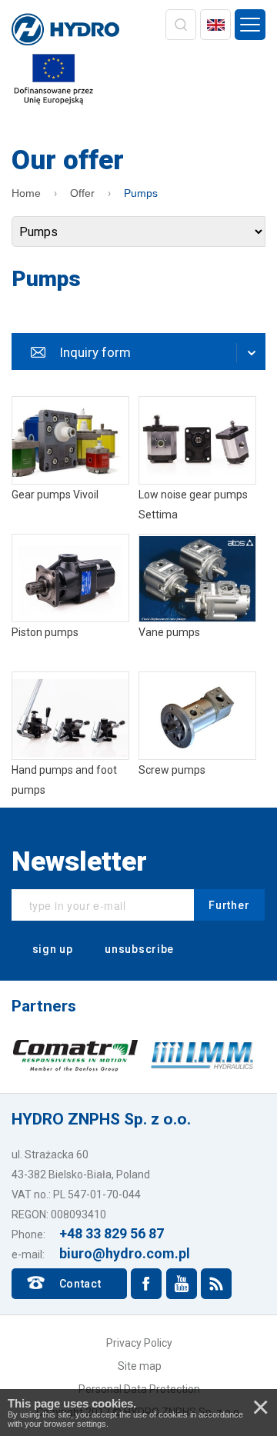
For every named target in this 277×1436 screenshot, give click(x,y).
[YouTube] (181, 1283)
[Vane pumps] (197, 598)
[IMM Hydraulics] (201, 1054)
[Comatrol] (75, 1054)
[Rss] (216, 1283)
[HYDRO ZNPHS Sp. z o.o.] (65, 31)
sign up (51, 949)
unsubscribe (138, 949)
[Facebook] (146, 1283)
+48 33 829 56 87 (111, 1233)
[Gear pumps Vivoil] (70, 460)
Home (26, 193)
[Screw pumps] (197, 736)
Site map (140, 1366)
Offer (82, 193)
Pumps (141, 193)
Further (229, 905)
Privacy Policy (139, 1343)
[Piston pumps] (70, 598)
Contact (80, 1284)
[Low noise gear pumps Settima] (197, 460)
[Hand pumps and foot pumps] (70, 736)
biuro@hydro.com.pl (124, 1253)
